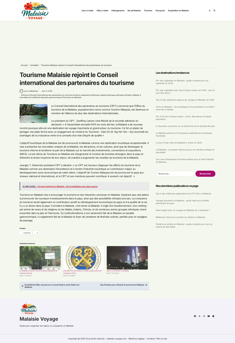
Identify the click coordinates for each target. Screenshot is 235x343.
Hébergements (117, 10)
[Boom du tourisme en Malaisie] (127, 258)
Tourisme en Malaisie (72, 97)
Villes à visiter (102, 10)
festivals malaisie (99, 95)
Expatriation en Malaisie (178, 10)
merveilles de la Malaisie (30, 97)
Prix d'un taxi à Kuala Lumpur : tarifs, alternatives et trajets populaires (183, 117)
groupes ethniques (116, 95)
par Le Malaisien (31, 91)
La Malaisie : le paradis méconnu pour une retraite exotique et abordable (185, 151)
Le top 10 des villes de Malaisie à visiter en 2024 (179, 142)
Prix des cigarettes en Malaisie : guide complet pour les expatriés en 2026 (182, 81)
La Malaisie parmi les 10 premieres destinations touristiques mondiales (184, 134)
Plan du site (161, 338)
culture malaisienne (82, 95)
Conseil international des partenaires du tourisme (51, 95)
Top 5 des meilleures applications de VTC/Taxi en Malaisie (183, 193)
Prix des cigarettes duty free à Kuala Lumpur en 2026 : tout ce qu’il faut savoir (185, 91)
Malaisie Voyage (39, 319)
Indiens (129, 95)
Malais (136, 95)
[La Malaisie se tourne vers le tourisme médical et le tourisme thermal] (40, 258)
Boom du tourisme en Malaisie (118, 271)
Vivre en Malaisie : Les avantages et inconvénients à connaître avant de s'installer (185, 108)
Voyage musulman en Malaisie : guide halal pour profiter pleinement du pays (182, 201)
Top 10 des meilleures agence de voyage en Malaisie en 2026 (185, 100)
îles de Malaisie (134, 10)
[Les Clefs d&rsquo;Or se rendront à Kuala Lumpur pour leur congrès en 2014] (83, 258)
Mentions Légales (137, 338)
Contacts (151, 338)
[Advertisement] (117, 39)
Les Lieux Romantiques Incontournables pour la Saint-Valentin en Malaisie (185, 160)
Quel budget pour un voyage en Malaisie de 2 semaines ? (183, 210)
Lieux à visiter (87, 10)
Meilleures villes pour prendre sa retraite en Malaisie (180, 217)
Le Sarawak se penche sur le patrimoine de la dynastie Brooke (185, 126)
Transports (160, 10)
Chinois (25, 95)
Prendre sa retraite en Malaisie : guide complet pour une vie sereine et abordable (184, 225)
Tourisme (148, 10)
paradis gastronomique (52, 97)
